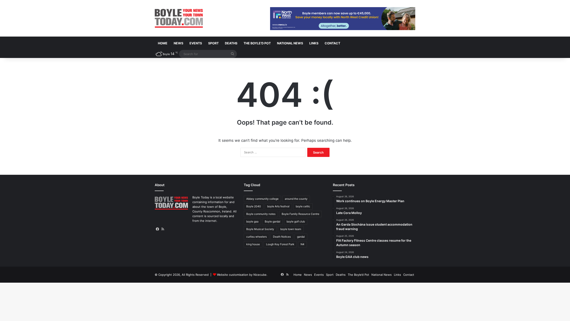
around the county (296, 198)
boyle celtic (303, 206)
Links (313, 43)
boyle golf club (296, 221)
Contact (332, 43)
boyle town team (290, 229)
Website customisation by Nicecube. (242, 274)
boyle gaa (252, 221)
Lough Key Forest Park (280, 244)
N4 (302, 244)
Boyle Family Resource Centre (300, 214)
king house (253, 244)
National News (290, 43)
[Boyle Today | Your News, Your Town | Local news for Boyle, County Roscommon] (179, 18)
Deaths (231, 43)
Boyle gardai (272, 221)
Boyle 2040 (253, 206)
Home (162, 43)
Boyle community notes (260, 214)
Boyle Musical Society (260, 229)
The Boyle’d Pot (257, 43)
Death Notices (282, 236)
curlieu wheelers (256, 236)
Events (195, 43)
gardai (301, 236)
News (178, 43)
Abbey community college (262, 198)
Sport (213, 43)
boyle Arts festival (278, 206)
